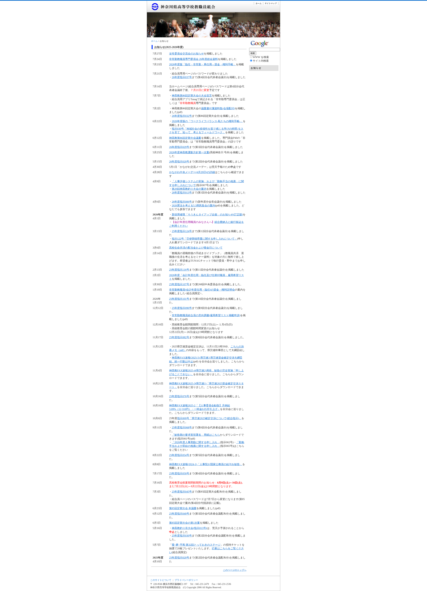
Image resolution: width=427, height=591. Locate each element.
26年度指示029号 (179, 147)
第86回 (181, 137)
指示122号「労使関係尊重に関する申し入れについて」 (204, 238)
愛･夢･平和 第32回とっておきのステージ (196, 544)
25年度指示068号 (182, 427)
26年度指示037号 (182, 77)
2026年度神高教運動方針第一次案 (189, 152)
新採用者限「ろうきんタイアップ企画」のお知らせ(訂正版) (207, 214)
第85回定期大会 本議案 (182, 508)
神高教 (173, 137)
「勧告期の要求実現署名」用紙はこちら (196, 434)
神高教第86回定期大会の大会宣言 (192, 95)
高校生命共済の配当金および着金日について (196, 247)
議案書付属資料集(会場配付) (218, 108)
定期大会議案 (193, 137)
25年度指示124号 (182, 231)
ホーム (154, 41)
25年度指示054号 (179, 455)
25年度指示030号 (182, 535)
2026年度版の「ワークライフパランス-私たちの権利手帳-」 (207, 121)
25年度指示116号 (179, 269)
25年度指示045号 (182, 491)
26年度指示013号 (182, 192)
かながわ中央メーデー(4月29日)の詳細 (192, 172)
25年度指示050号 (179, 473)
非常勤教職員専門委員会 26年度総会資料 (193, 59)
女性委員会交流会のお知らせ (186, 53)
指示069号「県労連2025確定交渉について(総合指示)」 (209, 418)
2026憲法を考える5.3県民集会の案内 (193, 205)
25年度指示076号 (179, 396)
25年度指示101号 (179, 298)
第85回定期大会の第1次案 (184, 522)
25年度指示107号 (179, 284)
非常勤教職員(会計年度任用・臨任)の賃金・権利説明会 (202, 289)
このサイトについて (160, 580)
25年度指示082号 (179, 337)
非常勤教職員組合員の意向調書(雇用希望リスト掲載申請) (206, 315)
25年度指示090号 (182, 308)
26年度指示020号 (179, 161)
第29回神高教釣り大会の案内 (189, 188)
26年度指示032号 (182, 115)
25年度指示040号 (179, 513)
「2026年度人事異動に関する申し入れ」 (196, 442)
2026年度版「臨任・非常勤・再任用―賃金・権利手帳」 (202, 64)
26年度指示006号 (182, 201)
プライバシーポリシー (186, 580)
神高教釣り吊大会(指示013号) (189, 528)
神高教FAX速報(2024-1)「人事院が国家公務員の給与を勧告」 (205, 464)
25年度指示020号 (179, 557)
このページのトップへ (234, 570)
